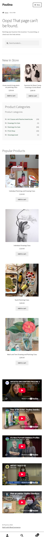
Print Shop (11, 131)
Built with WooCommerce (11, 527)
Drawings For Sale (14, 123)
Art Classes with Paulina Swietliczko (20, 119)
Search (22, 535)
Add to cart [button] (11, 96)
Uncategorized (13, 135)
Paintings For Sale (14, 127)
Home (6, 12)
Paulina (7, 5)
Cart (33, 533)
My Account (7, 535)
